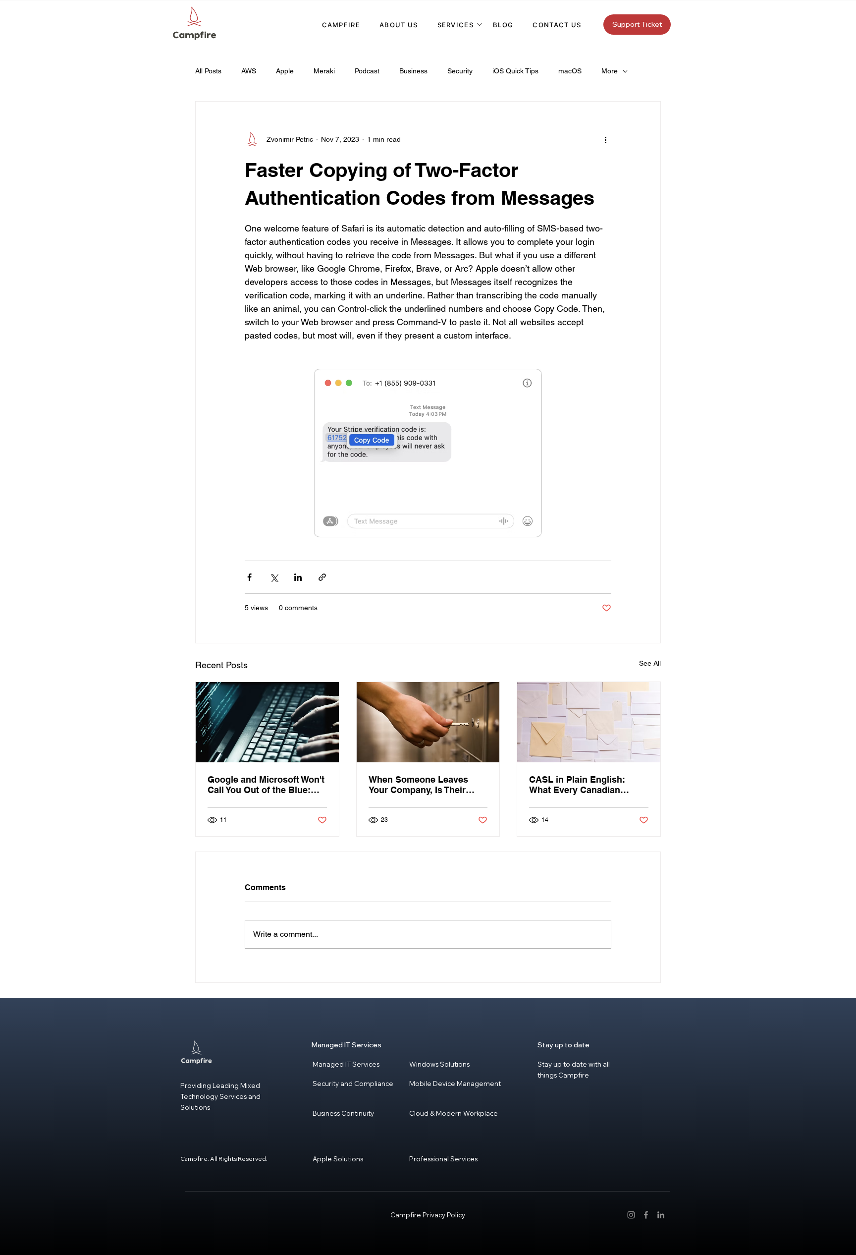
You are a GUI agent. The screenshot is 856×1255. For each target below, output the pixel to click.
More (609, 71)
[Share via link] (322, 577)
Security (460, 71)
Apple (285, 71)
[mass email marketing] (588, 722)
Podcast (367, 71)
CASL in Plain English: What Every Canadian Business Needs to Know (582, 784)
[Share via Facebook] (249, 577)
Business (413, 71)
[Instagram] (631, 1215)
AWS (248, 71)
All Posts (208, 71)
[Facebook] (646, 1215)
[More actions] (605, 139)
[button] (455, 25)
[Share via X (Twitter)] (273, 577)
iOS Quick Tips (515, 71)
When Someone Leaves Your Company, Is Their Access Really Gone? (418, 784)
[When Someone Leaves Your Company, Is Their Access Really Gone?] (428, 722)
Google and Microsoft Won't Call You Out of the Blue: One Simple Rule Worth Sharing (266, 784)
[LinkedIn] (661, 1215)
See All (650, 663)
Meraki (324, 71)
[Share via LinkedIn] (298, 577)
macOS (570, 71)
